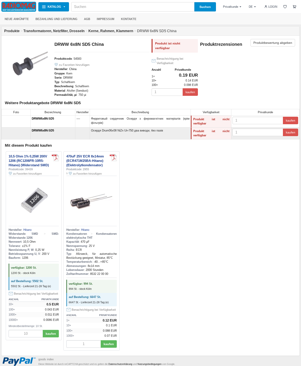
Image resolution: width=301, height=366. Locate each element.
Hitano (27, 229)
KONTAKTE (128, 19)
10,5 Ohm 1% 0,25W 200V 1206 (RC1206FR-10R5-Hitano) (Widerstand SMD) (29, 160)
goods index (46, 359)
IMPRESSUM (105, 19)
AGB (87, 19)
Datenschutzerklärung (120, 364)
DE (251, 6)
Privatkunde (230, 6)
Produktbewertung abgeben (272, 42)
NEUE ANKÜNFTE (17, 19)
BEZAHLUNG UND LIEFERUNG (56, 19)
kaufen (190, 92)
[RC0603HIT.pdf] (55, 157)
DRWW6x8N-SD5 (43, 118)
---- (78, 118)
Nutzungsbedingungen (149, 364)
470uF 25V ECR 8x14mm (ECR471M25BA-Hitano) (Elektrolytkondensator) (85, 160)
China (72, 69)
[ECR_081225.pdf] (113, 157)
